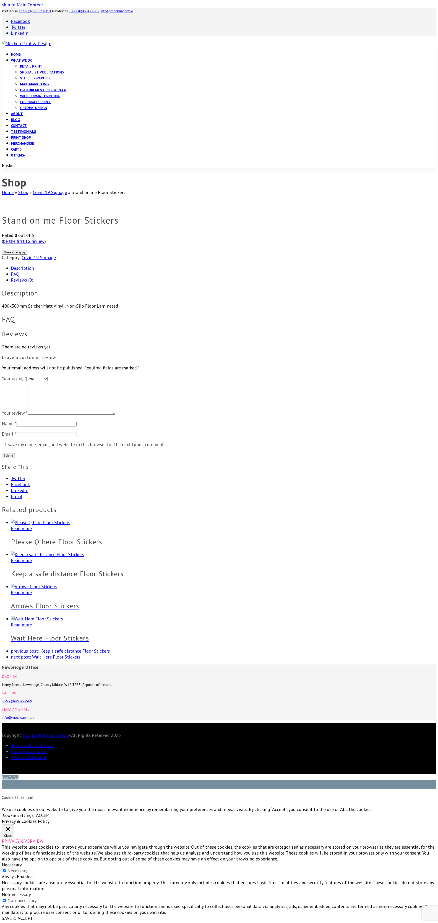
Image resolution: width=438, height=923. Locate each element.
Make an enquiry (15, 252)
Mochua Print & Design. (45, 735)
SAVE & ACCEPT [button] (17, 918)
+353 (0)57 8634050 (35, 11)
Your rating (14, 378)
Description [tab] (22, 268)
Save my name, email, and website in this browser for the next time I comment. (86, 444)
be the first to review (23, 241)
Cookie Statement (29, 757)
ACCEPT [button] (43, 815)
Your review (15, 413)
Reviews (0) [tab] (22, 280)
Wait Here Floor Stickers (46, 657)
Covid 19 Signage (39, 258)
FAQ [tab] (15, 274)
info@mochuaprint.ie (117, 11)
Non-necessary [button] (16, 894)
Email (9, 434)
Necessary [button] (12, 865)
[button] (16, 149)
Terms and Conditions (32, 745)
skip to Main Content (22, 5)
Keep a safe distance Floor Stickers (60, 651)
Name (9, 423)
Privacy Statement (29, 751)
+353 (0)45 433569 (84, 11)
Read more (21, 528)
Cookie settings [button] (18, 815)
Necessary (17, 871)
